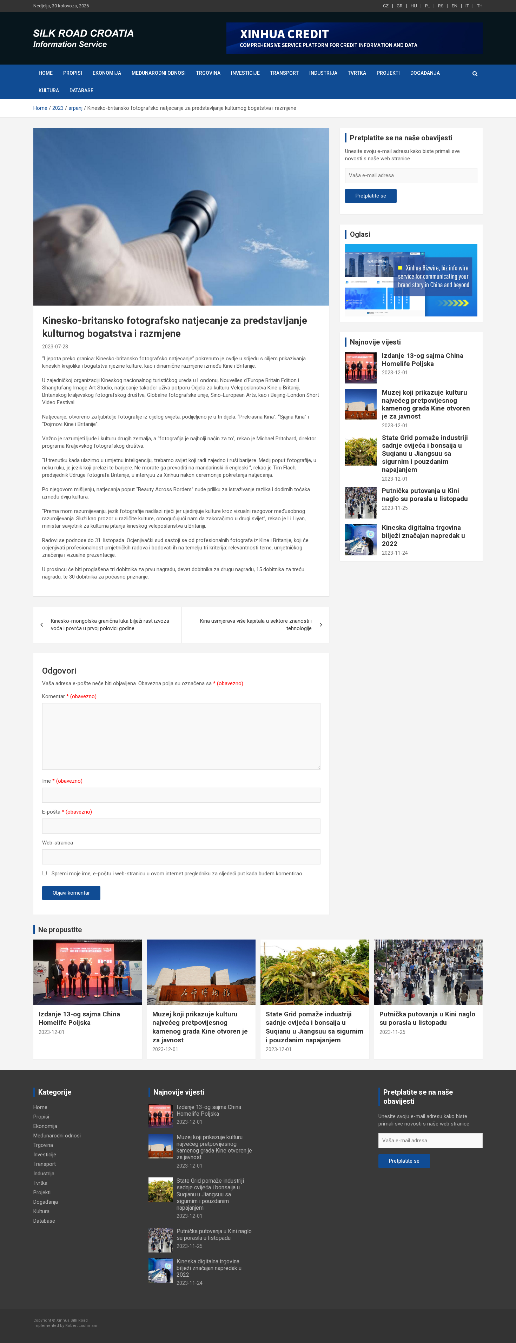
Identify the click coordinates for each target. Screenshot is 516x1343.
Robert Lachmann (82, 1325)
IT (467, 5)
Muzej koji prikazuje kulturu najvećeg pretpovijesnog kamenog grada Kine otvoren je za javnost (426, 404)
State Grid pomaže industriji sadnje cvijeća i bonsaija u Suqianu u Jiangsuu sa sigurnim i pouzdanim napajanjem (425, 454)
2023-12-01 (395, 372)
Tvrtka (357, 73)
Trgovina (208, 73)
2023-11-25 (395, 508)
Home (46, 73)
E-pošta (67, 812)
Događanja (425, 73)
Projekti (388, 73)
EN (454, 5)
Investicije (245, 73)
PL (427, 5)
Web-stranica (57, 843)
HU (414, 5)
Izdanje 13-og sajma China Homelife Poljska (422, 360)
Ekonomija (107, 73)
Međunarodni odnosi (159, 73)
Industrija (323, 73)
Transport (284, 73)
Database (81, 90)
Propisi (72, 73)
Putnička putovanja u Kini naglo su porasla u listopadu (425, 495)
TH (480, 5)
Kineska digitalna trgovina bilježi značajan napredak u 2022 (423, 535)
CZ (386, 5)
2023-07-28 (55, 346)
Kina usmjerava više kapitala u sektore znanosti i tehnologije (256, 625)
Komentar (69, 696)
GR (400, 5)
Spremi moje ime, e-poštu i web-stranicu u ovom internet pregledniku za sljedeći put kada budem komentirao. (177, 873)
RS (441, 5)
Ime (62, 781)
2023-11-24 (395, 553)
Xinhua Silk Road (72, 1320)
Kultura (49, 90)
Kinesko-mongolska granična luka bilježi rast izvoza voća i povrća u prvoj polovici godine (110, 625)
